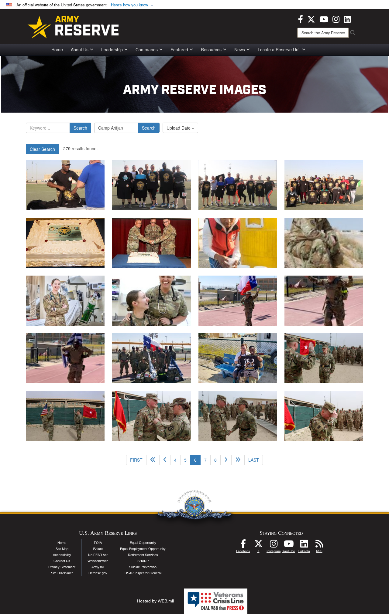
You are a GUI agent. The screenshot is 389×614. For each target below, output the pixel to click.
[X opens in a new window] (311, 18)
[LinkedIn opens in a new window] (347, 18)
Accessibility (62, 555)
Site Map (62, 549)
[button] (133, 5)
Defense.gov (97, 573)
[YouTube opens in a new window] (323, 18)
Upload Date (179, 128)
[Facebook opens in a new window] (300, 18)
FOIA (98, 542)
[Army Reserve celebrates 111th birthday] (65, 185)
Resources (211, 49)
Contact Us (61, 561)
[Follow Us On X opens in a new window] (258, 545)
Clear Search (42, 149)
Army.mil (97, 567)
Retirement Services (143, 555)
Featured (179, 49)
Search (80, 128)
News (239, 49)
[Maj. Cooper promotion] (323, 358)
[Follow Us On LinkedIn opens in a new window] (304, 545)
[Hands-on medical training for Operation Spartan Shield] (65, 301)
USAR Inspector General (143, 573)
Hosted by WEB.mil (155, 601)
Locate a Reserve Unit (279, 49)
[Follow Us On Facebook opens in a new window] (243, 545)
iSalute (98, 549)
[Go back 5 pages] (153, 460)
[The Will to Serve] (323, 243)
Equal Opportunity (143, 542)
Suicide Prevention (143, 567)
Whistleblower (98, 561)
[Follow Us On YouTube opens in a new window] (288, 545)
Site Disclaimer (62, 573)
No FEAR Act (98, 555)
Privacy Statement (61, 567)
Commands (147, 49)
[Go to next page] (226, 460)
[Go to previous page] (164, 460)
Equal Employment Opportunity (143, 549)
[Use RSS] (319, 545)
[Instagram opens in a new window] (335, 18)
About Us (79, 49)
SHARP (143, 561)
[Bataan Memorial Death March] (237, 301)
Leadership (112, 49)
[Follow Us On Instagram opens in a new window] (273, 545)
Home (57, 49)
